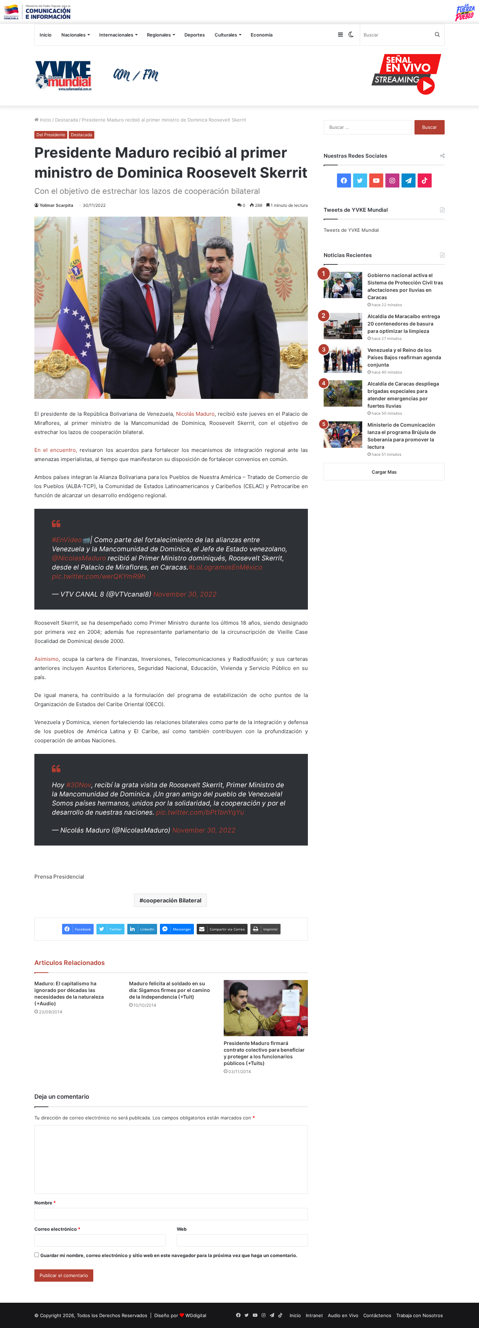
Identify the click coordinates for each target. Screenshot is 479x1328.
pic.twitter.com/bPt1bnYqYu (200, 812)
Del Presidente (50, 134)
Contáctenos (377, 1315)
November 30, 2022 (185, 594)
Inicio (46, 35)
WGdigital (195, 1315)
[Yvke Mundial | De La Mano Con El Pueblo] (99, 75)
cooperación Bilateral (172, 900)
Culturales (226, 35)
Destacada (66, 120)
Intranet (314, 1315)
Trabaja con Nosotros (419, 1315)
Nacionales (73, 35)
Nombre (45, 1202)
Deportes (194, 35)
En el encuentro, (55, 450)
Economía (261, 35)
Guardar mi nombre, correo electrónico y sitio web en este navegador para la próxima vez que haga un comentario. (168, 1255)
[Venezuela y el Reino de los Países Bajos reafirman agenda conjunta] (343, 360)
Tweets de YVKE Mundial (351, 230)
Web (182, 1229)
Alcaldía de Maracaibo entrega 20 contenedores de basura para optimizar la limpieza (403, 323)
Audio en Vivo (343, 1315)
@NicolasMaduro (79, 558)
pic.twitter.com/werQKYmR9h (98, 576)
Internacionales (116, 35)
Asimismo (46, 659)
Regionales (159, 35)
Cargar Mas (384, 472)
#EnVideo (67, 540)
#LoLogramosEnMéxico (225, 567)
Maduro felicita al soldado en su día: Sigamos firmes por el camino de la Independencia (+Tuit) (169, 990)
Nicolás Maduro (195, 413)
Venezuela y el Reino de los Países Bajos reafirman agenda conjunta (404, 357)
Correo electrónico (57, 1229)
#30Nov (78, 785)
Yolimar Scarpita (56, 205)
